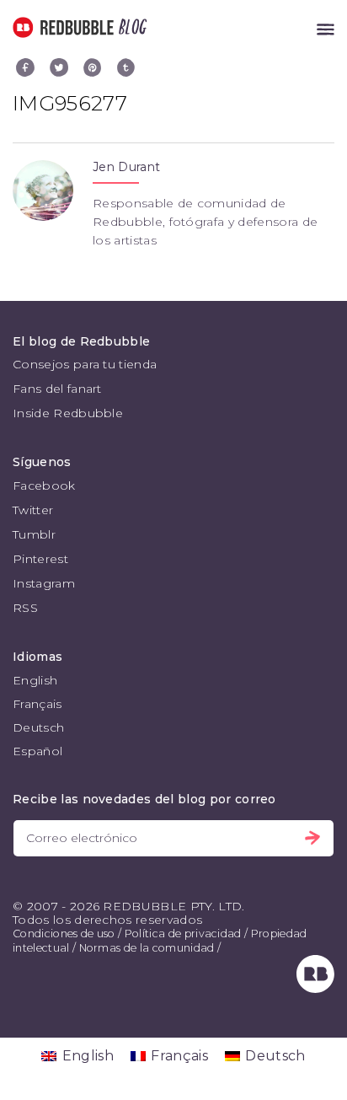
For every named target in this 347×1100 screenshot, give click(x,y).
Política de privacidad (183, 933)
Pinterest (40, 558)
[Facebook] (25, 67)
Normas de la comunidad (147, 948)
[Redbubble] (315, 988)
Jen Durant (126, 166)
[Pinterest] (92, 67)
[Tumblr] (126, 67)
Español (37, 751)
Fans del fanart (57, 388)
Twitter (33, 510)
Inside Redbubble (68, 413)
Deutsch (38, 727)
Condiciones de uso (64, 933)
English (35, 680)
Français (37, 703)
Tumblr (34, 534)
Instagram (44, 583)
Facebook (44, 485)
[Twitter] (59, 67)
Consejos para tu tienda (85, 364)
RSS (25, 607)
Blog (130, 27)
